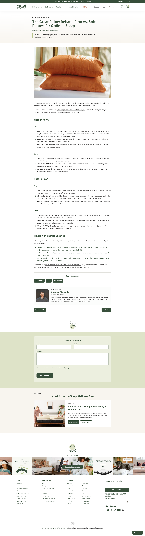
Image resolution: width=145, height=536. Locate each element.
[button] (72, 449)
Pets (83, 491)
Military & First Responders (48, 501)
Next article (106, 309)
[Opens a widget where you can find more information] (137, 533)
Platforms (84, 485)
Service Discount (86, 496)
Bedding (48, 7)
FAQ (43, 483)
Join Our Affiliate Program (22, 493)
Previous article (39, 309)
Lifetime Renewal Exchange (48, 498)
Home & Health (73, 7)
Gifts (83, 493)
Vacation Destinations (21, 496)
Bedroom (84, 488)
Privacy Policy (108, 495)
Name (38, 344)
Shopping (70, 480)
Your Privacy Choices (82, 528)
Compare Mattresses (72, 485)
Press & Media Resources (22, 488)
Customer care (47, 480)
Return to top (72, 455)
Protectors (69, 496)
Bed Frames (85, 483)
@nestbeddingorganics (72, 467)
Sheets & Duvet (71, 498)
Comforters (69, 501)
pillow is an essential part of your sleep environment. (63, 264)
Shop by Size (85, 503)
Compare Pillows (71, 491)
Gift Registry (45, 485)
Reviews (96, 7)
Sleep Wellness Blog (21, 498)
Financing (44, 493)
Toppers (69, 503)
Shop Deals (89, 1)
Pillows (68, 488)
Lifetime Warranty (46, 496)
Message (39, 351)
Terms (69, 528)
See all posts (86, 422)
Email (75, 344)
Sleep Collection (86, 498)
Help (104, 7)
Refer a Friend (19, 491)
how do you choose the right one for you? (71, 109)
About (18, 480)
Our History (19, 485)
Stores (112, 7)
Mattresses (36, 7)
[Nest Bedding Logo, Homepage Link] (23, 6)
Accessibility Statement (96, 528)
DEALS (85, 7)
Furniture (59, 7)
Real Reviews (19, 483)
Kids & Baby (70, 493)
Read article (73, 422)
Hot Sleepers (85, 501)
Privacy (74, 528)
